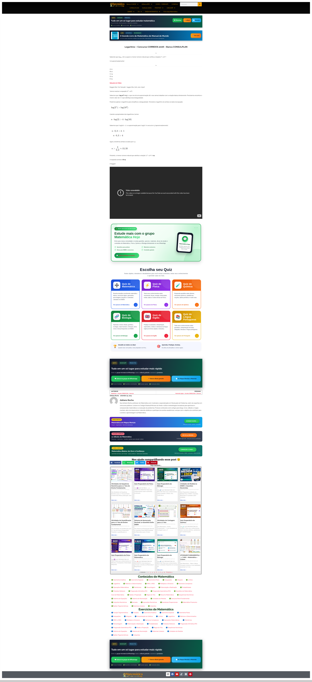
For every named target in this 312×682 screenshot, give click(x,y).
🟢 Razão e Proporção (134, 595)
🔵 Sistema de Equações (119, 631)
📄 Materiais (196, 20)
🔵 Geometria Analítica (149, 612)
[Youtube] (177, 674)
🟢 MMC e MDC (150, 583)
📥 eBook (187, 20)
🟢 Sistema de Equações (119, 598)
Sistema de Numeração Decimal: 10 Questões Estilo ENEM (144, 522)
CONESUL (175, 4)
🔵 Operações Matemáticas (170, 620)
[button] (115, 462)
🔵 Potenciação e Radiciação (134, 624)
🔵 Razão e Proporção (142, 627)
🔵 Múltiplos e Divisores (132, 620)
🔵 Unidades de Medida (175, 631)
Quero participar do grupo (126, 255)
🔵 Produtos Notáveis (168, 624)
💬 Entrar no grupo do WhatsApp (125, 378)
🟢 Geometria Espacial (136, 580)
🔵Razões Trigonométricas (119, 635)
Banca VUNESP (131, 4)
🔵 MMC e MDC (116, 620)
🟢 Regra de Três (149, 595)
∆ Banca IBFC (146, 4)
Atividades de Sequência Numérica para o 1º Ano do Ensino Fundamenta (120, 486)
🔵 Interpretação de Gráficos (144, 616)
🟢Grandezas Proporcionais (169, 602)
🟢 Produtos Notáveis (118, 591)
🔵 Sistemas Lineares (157, 631)
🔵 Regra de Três (157, 627)
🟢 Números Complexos (184, 583)
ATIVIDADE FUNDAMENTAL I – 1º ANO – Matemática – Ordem (190, 557)
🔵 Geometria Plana (183, 612)
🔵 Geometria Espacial (167, 612)
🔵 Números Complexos (151, 620)
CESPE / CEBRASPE (162, 4)
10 (164, 572)
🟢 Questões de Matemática (183, 591)
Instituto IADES (147, 8)
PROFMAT (158, 8)
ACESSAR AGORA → (192, 421)
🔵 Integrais (127, 616)
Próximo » (169, 572)
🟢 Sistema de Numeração (138, 598)
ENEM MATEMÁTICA (151, 11)
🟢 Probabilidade (185, 587)
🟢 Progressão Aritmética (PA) (137, 591)
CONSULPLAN (134, 8)
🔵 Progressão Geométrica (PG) (121, 627)
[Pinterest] (190, 674)
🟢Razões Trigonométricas (119, 606)
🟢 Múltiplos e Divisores (165, 583)
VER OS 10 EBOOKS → (188, 435)
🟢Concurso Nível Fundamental (179, 598)
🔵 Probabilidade (152, 624)
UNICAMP (170, 8)
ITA (139, 11)
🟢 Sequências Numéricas (185, 595)
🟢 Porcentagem (149, 587)
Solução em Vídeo (115, 83)
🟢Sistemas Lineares (138, 606)
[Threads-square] (186, 674)
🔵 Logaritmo (170, 616)
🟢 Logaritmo (115, 583)
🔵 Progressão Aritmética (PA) (187, 624)
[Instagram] (168, 674)
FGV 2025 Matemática (170, 11)
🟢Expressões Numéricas (149, 602)
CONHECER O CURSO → (187, 449)
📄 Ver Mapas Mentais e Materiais (186, 378)
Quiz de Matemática (117, 595)
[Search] (200, 4)
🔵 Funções (135, 612)
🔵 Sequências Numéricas (174, 627)
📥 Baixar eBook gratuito (156, 378)
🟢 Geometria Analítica (118, 580)
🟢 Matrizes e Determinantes (132, 583)
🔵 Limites (159, 616)
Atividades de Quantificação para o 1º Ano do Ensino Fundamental (121, 522)
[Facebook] (172, 674)
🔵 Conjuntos (135, 635)
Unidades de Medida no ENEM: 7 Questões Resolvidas (188, 486)
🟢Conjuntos (152, 606)
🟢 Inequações (167, 580)
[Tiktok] (181, 674)
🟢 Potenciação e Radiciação (168, 587)
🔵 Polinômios (187, 620)
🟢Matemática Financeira (189, 602)
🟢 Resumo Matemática (166, 595)
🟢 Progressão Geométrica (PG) (161, 591)
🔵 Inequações (116, 616)
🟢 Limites (189, 580)
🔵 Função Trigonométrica (119, 612)
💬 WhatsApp (177, 20)
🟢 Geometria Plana (153, 580)
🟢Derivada (133, 602)
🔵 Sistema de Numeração (138, 631)
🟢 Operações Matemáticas (120, 587)
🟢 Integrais (179, 580)
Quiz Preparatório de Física (143, 484)
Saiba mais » (114, 500)
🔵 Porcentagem (116, 624)
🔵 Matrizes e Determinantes (187, 616)
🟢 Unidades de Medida (158, 598)
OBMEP (129, 11)
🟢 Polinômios (136, 587)
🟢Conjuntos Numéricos (119, 602)
